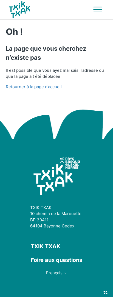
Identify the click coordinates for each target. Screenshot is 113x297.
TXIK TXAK (45, 246)
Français (55, 272)
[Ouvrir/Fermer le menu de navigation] (97, 10)
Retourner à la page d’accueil (34, 86)
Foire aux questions (56, 260)
